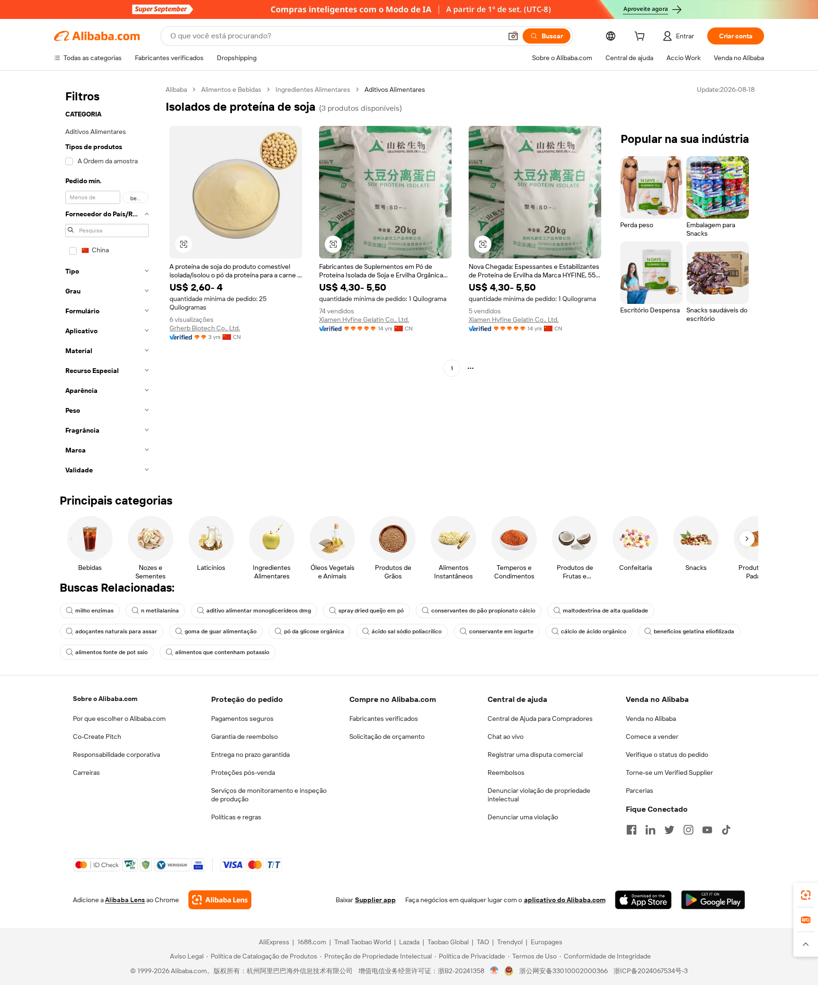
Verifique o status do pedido (667, 754)
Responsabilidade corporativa (116, 754)
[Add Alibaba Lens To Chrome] (219, 899)
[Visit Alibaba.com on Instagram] (688, 829)
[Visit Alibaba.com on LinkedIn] (650, 829)
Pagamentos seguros (242, 718)
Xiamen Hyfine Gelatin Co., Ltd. (364, 319)
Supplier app (375, 900)
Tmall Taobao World (362, 942)
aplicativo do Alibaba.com (564, 900)
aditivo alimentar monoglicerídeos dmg (258, 610)
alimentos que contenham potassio (222, 652)
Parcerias (639, 790)
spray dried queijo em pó (371, 610)
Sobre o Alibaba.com (105, 698)
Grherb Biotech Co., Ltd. (204, 328)
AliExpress (274, 942)
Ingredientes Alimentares (313, 89)
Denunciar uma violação (523, 817)
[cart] (641, 37)
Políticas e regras (236, 817)
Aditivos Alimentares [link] (395, 89)
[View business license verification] (494, 971)
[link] (805, 895)
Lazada (409, 942)
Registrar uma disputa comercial (535, 754)
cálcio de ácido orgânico (593, 631)
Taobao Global (448, 942)
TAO (483, 942)
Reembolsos (506, 772)
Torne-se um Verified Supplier (669, 772)
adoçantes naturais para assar (116, 631)
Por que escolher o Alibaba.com (119, 718)
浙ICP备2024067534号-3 (651, 971)
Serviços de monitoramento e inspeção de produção (269, 795)
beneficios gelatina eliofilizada (694, 631)
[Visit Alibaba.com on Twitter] (669, 829)
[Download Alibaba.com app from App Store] (643, 899)
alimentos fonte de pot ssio (111, 652)
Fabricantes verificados (383, 718)
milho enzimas (94, 610)
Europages (546, 942)
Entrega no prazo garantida (250, 754)
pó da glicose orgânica (314, 631)
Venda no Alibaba (651, 718)
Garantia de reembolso (244, 736)
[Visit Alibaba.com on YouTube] (707, 829)
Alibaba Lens (125, 900)
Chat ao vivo (506, 736)
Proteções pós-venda (243, 772)
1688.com (311, 942)
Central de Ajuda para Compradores (540, 718)
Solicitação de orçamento (387, 736)
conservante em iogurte (501, 631)
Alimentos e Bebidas (231, 89)
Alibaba (176, 89)
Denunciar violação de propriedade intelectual (539, 795)
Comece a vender (652, 736)
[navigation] (107, 283)
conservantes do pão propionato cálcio (483, 610)
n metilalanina (160, 610)
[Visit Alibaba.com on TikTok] (726, 829)
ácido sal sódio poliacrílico (407, 631)
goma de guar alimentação (221, 631)
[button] (513, 36)
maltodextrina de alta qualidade (605, 610)
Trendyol (510, 942)
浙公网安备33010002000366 (563, 971)
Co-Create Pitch (97, 736)
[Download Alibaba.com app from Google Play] (713, 899)
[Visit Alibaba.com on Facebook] (631, 829)
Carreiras (86, 772)
